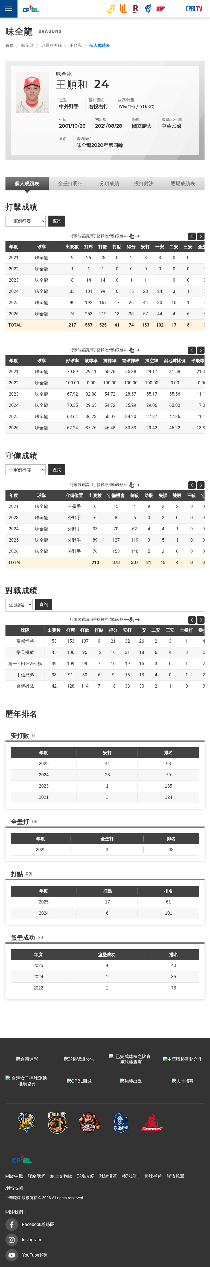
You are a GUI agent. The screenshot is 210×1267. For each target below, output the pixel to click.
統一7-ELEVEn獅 (123, 8)
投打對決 (144, 183)
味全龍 (160, 8)
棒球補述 (153, 1176)
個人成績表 (99, 45)
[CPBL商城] (79, 1081)
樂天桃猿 (136, 8)
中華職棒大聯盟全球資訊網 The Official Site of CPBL (31, 9)
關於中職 (14, 1176)
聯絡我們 (36, 1176)
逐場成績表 (183, 183)
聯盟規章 (175, 1176)
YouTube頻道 (35, 1255)
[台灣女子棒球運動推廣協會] (27, 1081)
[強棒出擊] (131, 1081)
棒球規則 (130, 1176)
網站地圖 (14, 1187)
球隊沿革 (108, 1176)
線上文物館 (61, 1176)
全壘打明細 (70, 183)
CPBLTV (194, 8)
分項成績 (109, 183)
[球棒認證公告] (79, 1059)
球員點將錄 (51, 45)
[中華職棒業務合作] (183, 1059)
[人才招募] (183, 1081)
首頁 (9, 45)
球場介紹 (86, 1176)
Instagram (31, 1239)
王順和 (75, 45)
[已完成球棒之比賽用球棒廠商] (131, 1059)
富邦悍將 (148, 8)
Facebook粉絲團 (38, 1224)
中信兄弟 (111, 8)
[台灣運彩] (27, 1059)
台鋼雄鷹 (173, 8)
